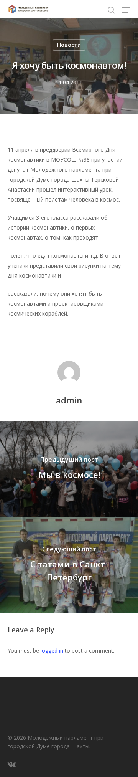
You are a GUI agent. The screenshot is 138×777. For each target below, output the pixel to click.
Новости (69, 44)
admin (69, 400)
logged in (52, 650)
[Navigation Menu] (126, 10)
